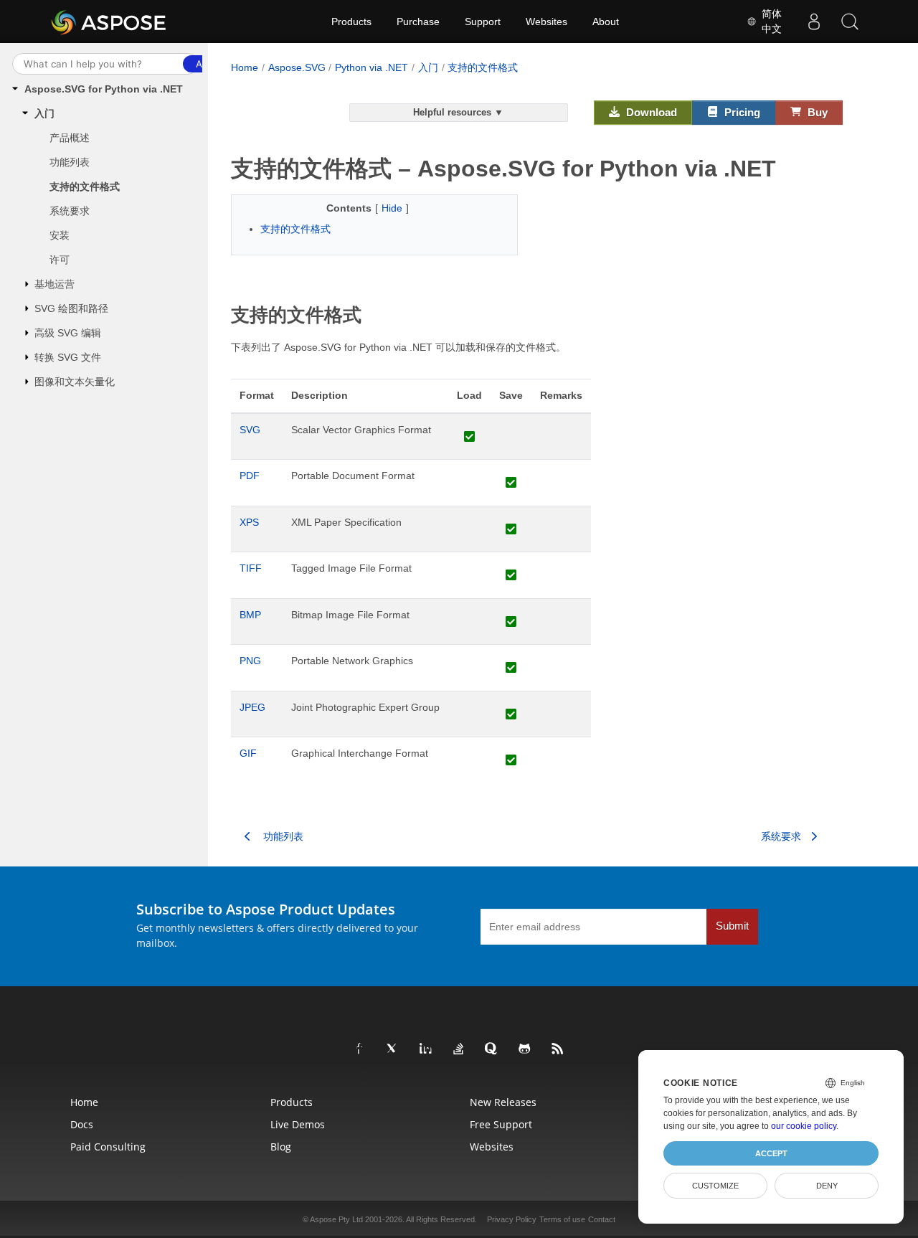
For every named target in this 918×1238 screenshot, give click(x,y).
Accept (771, 1153)
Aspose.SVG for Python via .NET (103, 89)
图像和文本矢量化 (74, 381)
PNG (250, 660)
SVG (250, 429)
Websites (546, 21)
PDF (250, 475)
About (605, 21)
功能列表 (69, 162)
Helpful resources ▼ (458, 112)
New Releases (503, 1102)
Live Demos (297, 1124)
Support (483, 21)
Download (650, 112)
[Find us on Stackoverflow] (459, 1049)
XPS (249, 522)
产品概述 (69, 137)
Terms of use (562, 1219)
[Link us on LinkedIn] (426, 1049)
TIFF (251, 568)
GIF (248, 753)
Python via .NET (371, 67)
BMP (250, 614)
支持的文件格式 (84, 186)
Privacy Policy (511, 1219)
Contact (601, 1219)
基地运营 (54, 284)
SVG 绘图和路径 (71, 308)
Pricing (740, 112)
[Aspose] (109, 21)
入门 (44, 113)
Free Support (501, 1124)
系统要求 (69, 211)
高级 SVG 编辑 (67, 333)
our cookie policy (803, 1126)
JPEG (252, 707)
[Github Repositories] (525, 1049)
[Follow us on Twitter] (393, 1049)
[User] (814, 21)
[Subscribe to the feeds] (558, 1049)
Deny (827, 1185)
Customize (715, 1185)
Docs (81, 1124)
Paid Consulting (108, 1146)
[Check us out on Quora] (492, 1049)
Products (351, 21)
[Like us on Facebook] (360, 1049)
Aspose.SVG (297, 67)
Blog (280, 1146)
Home (244, 67)
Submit (732, 926)
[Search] (850, 21)
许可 (59, 259)
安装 (59, 235)
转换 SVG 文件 (67, 357)
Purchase (418, 21)
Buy (816, 112)
